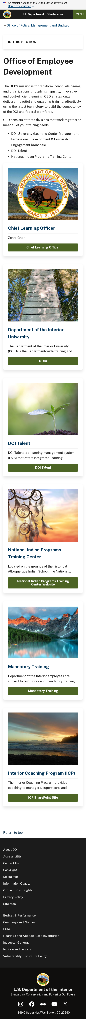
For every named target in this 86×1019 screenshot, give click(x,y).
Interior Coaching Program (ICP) (41, 773)
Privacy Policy (13, 897)
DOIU (43, 361)
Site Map (9, 904)
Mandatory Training (28, 666)
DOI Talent (19, 443)
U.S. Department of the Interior (42, 14)
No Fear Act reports (17, 949)
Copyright (10, 870)
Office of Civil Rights (18, 890)
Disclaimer (10, 876)
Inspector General (16, 942)
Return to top (13, 833)
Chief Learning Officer (31, 228)
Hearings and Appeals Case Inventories (31, 935)
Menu (80, 14)
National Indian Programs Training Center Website (43, 582)
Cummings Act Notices (19, 922)
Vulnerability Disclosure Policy (25, 956)
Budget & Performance (19, 915)
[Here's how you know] (43, 5)
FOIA (6, 929)
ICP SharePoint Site (43, 797)
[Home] (7, 14)
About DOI (10, 849)
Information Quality (16, 883)
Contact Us (11, 863)
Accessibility (12, 856)
